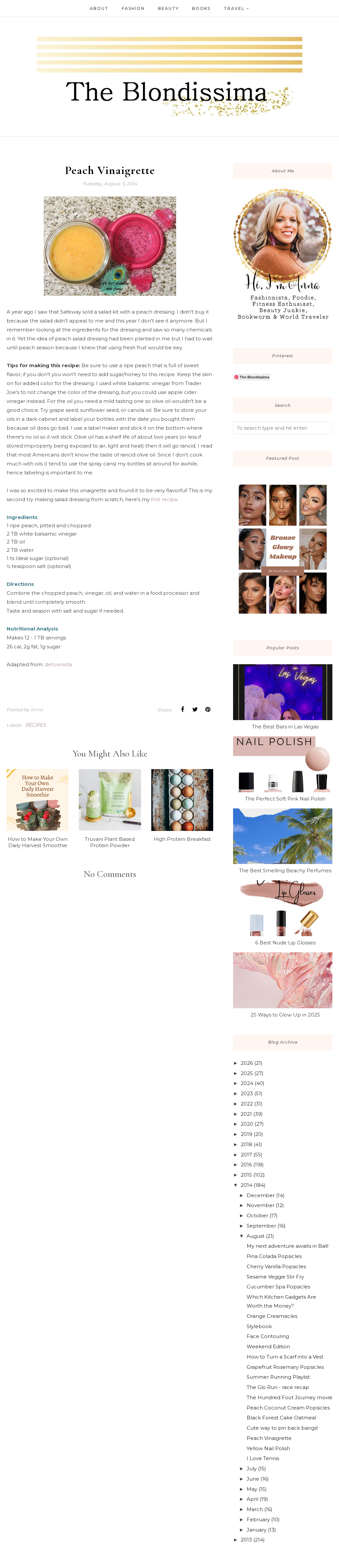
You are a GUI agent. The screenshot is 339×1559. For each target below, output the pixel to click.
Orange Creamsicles (272, 1316)
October (257, 1215)
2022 (247, 1104)
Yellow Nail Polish (268, 1448)
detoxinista (58, 664)
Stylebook (259, 1326)
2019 (246, 1134)
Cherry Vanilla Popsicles (276, 1266)
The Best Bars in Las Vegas (285, 726)
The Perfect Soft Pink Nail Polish (285, 799)
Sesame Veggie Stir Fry (275, 1277)
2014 (246, 1185)
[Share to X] (195, 709)
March (255, 1509)
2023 (247, 1093)
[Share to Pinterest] (207, 709)
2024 (247, 1083)
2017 (246, 1154)
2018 (246, 1144)
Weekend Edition (268, 1346)
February (258, 1519)
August (256, 1236)
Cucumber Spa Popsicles (278, 1286)
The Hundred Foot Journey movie (289, 1397)
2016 (246, 1164)
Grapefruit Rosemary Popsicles (285, 1367)
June (253, 1479)
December (261, 1195)
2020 (247, 1124)
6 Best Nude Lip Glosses (285, 942)
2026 (247, 1063)
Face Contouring (268, 1336)
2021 (246, 1114)
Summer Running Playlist (278, 1377)
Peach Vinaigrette (269, 1438)
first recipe (164, 499)
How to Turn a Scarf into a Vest (285, 1357)
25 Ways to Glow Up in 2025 (285, 1015)
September (261, 1226)
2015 (246, 1175)
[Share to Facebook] (182, 709)
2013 (246, 1540)
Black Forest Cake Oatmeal (281, 1417)
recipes (36, 725)
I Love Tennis (263, 1458)
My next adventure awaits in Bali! (287, 1246)
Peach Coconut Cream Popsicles (288, 1408)
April (252, 1499)
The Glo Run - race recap (278, 1387)
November (260, 1205)
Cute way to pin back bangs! (282, 1428)
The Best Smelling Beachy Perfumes (285, 870)
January (256, 1530)
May (252, 1489)
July (252, 1468)
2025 (247, 1073)
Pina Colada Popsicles (274, 1256)
